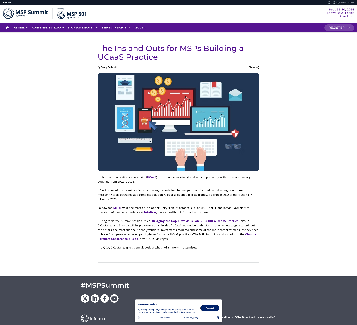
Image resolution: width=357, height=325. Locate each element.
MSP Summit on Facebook (104, 298)
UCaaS (151, 177)
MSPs (117, 208)
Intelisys (150, 212)
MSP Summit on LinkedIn (95, 298)
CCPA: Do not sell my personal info (255, 317)
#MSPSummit (105, 285)
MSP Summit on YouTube (114, 298)
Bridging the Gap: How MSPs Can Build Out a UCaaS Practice (195, 221)
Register (337, 28)
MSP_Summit (85, 298)
